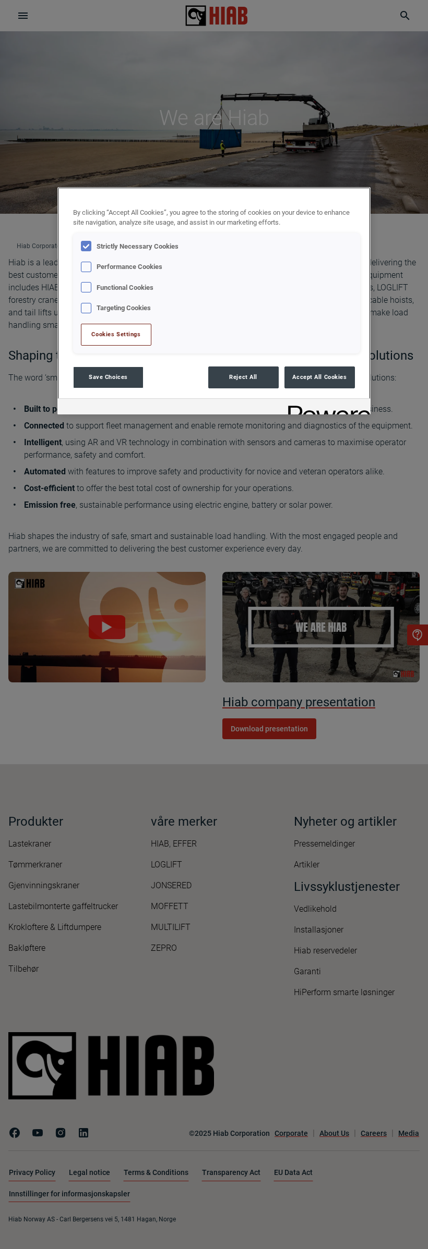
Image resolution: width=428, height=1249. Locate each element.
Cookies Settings (115, 334)
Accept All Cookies (319, 377)
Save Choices (108, 377)
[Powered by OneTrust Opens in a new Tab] (325, 407)
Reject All (243, 377)
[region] (214, 300)
